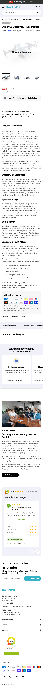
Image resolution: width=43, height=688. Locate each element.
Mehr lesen (22, 520)
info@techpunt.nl (7, 601)
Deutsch (4, 662)
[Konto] (36, 7)
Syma (9, 31)
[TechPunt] (8, 590)
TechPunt (11, 684)
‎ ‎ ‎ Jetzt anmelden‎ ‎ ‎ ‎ (32, 578)
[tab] (13, 335)
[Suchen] (38, 12)
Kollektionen (15, 19)
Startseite (5, 19)
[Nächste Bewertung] (37, 551)
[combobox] (21, 12)
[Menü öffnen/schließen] (3, 7)
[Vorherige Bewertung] (32, 551)
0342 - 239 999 (7, 603)
